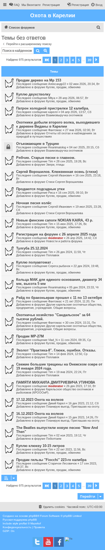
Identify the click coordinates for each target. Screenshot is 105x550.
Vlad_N (53, 339)
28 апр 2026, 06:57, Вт (73, 98)
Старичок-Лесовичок (62, 463)
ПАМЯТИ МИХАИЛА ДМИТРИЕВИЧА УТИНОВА (55, 382)
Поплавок (52, 255)
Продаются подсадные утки (40, 189)
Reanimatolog (57, 147)
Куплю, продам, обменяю (63, 87)
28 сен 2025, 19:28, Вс (71, 161)
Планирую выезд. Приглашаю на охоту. (73, 406)
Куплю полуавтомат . (34, 262)
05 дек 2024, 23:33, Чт (84, 287)
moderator (55, 238)
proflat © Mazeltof (30, 523)
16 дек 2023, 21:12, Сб (83, 403)
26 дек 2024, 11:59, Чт (71, 252)
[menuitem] (14, 5)
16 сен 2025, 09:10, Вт (73, 192)
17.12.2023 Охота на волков (40, 400)
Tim (50, 161)
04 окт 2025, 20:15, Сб (84, 147)
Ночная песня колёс (33, 203)
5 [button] (79, 59)
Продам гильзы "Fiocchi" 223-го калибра (51, 460)
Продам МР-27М (30, 336)
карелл (53, 112)
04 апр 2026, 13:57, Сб (76, 112)
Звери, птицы (55, 164)
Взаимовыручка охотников (64, 115)
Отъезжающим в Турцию (37, 144)
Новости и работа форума (64, 241)
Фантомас (55, 130)
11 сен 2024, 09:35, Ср (76, 339)
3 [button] (67, 59)
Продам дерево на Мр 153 (38, 80)
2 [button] (61, 59)
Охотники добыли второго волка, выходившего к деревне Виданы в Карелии (58, 124)
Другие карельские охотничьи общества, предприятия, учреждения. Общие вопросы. (59, 306)
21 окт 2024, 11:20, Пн (80, 301)
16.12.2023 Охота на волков (40, 414)
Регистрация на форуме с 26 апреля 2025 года (56, 234)
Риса (51, 192)
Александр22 (57, 84)
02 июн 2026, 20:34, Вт (84, 84)
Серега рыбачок (59, 266)
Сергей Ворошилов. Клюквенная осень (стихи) (56, 172)
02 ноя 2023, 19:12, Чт (71, 435)
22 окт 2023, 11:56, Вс (71, 449)
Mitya (51, 98)
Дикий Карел (56, 403)
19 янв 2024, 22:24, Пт (71, 372)
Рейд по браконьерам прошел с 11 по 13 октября (59, 298)
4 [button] (73, 59)
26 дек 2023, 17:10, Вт (81, 386)
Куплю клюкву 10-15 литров (40, 446)
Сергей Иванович (60, 175)
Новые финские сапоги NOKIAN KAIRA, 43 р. (54, 220)
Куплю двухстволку (33, 94)
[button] (47, 60)
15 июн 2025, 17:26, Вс (71, 224)
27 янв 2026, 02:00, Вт (80, 130)
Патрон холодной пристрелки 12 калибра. (52, 108)
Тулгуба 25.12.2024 (32, 248)
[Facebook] (59, 542)
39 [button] (89, 59)
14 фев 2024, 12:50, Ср (72, 354)
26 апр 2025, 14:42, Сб (81, 238)
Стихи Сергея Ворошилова (64, 181)
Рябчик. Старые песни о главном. (45, 158)
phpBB (33, 515)
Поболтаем (53, 438)
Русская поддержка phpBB (20, 519)
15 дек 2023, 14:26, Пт (83, 417)
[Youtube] (48, 542)
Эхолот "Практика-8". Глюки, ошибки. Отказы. (56, 350)
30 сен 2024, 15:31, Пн (80, 322)
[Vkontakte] (37, 542)
